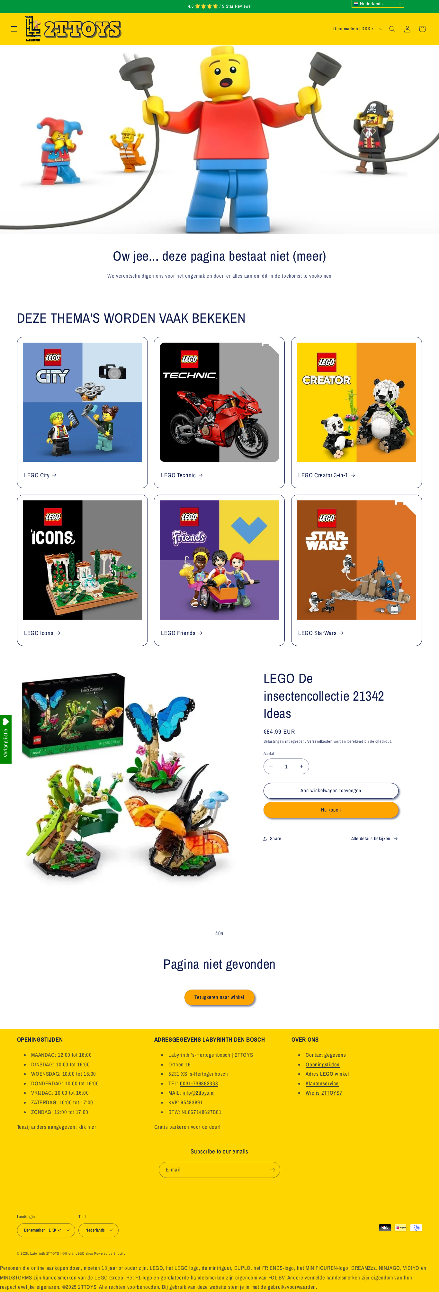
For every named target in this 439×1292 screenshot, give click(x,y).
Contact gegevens (326, 1054)
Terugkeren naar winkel (219, 997)
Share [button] (276, 838)
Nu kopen (331, 809)
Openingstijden (323, 1064)
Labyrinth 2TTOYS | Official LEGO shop (61, 1253)
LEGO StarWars (317, 633)
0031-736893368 (199, 1083)
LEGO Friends (178, 633)
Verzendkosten (320, 741)
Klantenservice (322, 1083)
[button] (14, 29)
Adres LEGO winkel (327, 1073)
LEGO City (37, 475)
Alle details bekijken (370, 838)
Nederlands (371, 3)
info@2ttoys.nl (199, 1092)
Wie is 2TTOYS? (324, 1092)
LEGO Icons (38, 633)
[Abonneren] (272, 1170)
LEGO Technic (178, 475)
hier (91, 1126)
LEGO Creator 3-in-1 (323, 475)
